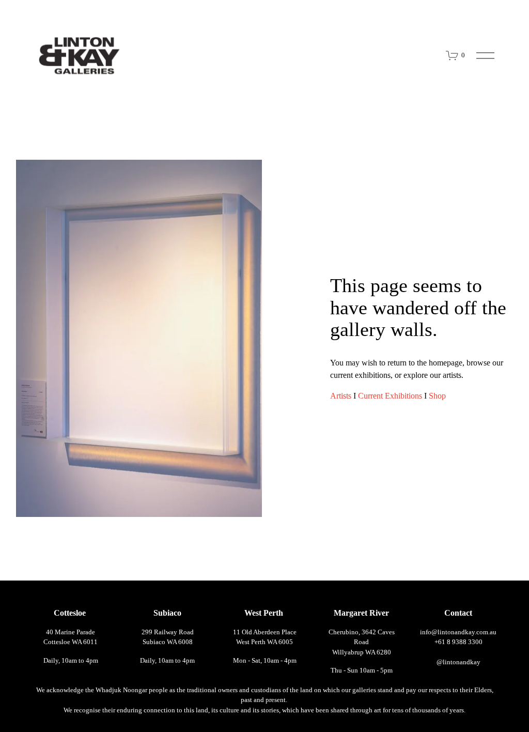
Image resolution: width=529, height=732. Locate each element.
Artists (340, 395)
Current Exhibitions (390, 395)
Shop (437, 395)
